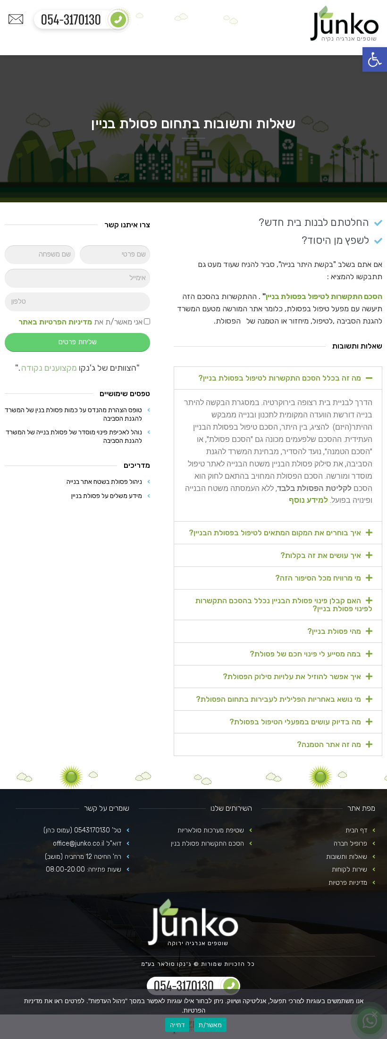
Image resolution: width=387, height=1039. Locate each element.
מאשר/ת (210, 1025)
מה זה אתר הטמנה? (329, 744)
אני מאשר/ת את (80, 321)
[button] (374, 59)
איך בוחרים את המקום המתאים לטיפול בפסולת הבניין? (275, 532)
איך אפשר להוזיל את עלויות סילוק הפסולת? (292, 676)
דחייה (177, 1025)
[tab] (278, 378)
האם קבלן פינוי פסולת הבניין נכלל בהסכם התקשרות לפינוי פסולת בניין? (283, 604)
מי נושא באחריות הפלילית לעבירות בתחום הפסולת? (278, 699)
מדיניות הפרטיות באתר (55, 321)
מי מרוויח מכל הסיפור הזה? (318, 578)
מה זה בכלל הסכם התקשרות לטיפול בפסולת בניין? (279, 378)
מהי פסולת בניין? (334, 631)
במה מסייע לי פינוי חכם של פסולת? (305, 653)
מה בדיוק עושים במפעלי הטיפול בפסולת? (295, 721)
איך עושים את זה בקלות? (320, 555)
